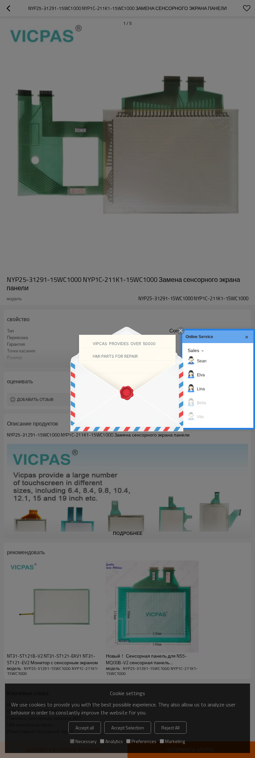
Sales (193, 350)
